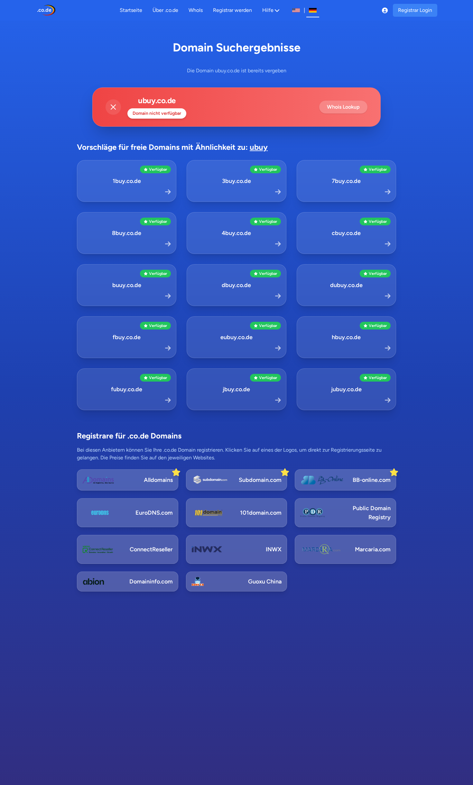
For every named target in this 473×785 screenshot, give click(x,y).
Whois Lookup (343, 107)
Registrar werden (232, 10)
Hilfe (268, 10)
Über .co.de (165, 10)
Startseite (131, 10)
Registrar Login (415, 10)
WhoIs (196, 10)
